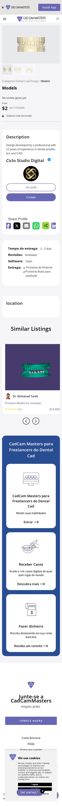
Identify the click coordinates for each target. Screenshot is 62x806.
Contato (31, 197)
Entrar (28, 522)
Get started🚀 (31, 791)
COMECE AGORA (31, 720)
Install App (49, 7)
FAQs (31, 744)
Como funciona (31, 738)
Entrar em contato (31, 750)
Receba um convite (28, 646)
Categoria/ (8, 81)
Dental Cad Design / (28, 81)
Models (45, 81)
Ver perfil (31, 187)
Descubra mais (28, 584)
